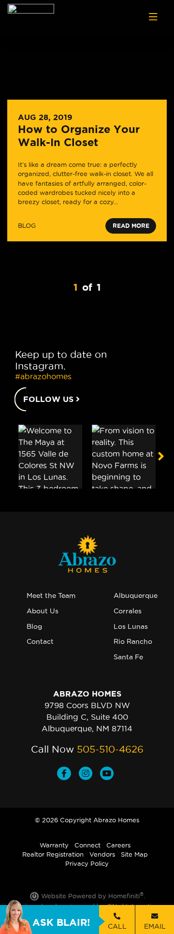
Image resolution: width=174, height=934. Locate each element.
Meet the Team (51, 595)
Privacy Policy (87, 863)
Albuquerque (136, 595)
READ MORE (131, 225)
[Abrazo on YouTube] (108, 774)
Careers (118, 845)
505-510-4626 (110, 749)
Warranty (54, 845)
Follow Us (49, 399)
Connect (87, 845)
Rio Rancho (133, 641)
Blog (34, 626)
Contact (40, 641)
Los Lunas (131, 626)
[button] (161, 456)
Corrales (128, 611)
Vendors (102, 854)
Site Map (134, 854)
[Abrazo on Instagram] (89, 774)
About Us (42, 611)
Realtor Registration (53, 854)
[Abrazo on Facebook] (68, 774)
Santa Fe (128, 657)
